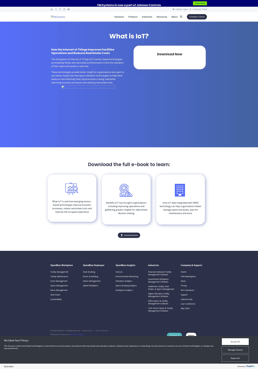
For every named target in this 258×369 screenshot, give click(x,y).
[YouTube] (68, 9)
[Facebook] (60, 9)
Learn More (200, 3)
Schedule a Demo (197, 16)
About (174, 16)
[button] (181, 17)
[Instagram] (64, 9)
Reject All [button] (235, 358)
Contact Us (174, 335)
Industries (147, 16)
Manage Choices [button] (235, 349)
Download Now (129, 235)
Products (133, 16)
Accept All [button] (235, 341)
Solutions (119, 16)
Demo (191, 335)
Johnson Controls (77, 334)
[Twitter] (56, 9)
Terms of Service (101, 331)
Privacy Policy (87, 331)
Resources (162, 16)
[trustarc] (250, 366)
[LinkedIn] (52, 9)
